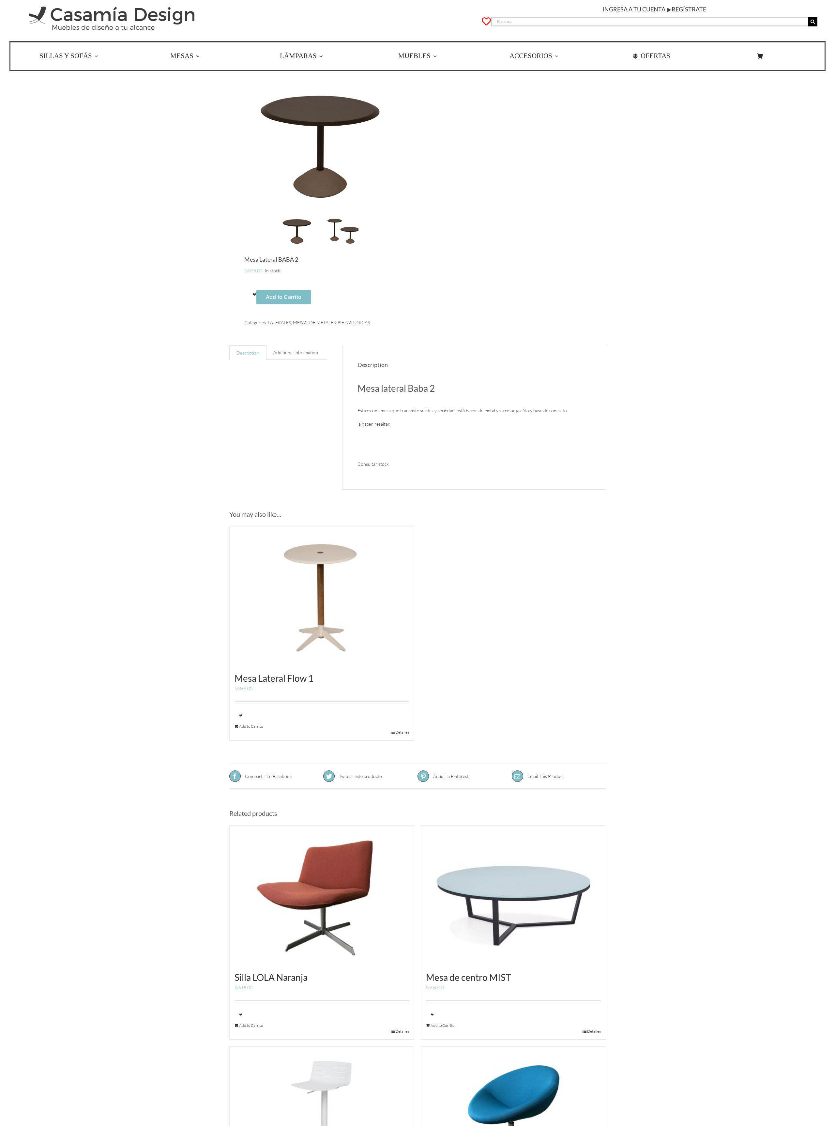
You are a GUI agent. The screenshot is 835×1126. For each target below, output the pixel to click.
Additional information (295, 352)
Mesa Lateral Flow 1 (274, 678)
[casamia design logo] (111, 5)
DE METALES (322, 322)
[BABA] (319, 143)
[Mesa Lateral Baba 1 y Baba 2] (342, 230)
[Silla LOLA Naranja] (322, 895)
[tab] (247, 352)
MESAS (300, 322)
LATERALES (279, 322)
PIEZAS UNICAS (354, 322)
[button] (250, 294)
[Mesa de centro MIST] (513, 895)
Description (247, 353)
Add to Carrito (283, 297)
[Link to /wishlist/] (486, 21)
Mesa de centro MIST (468, 977)
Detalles (402, 732)
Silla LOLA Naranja (271, 977)
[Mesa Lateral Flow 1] (322, 595)
